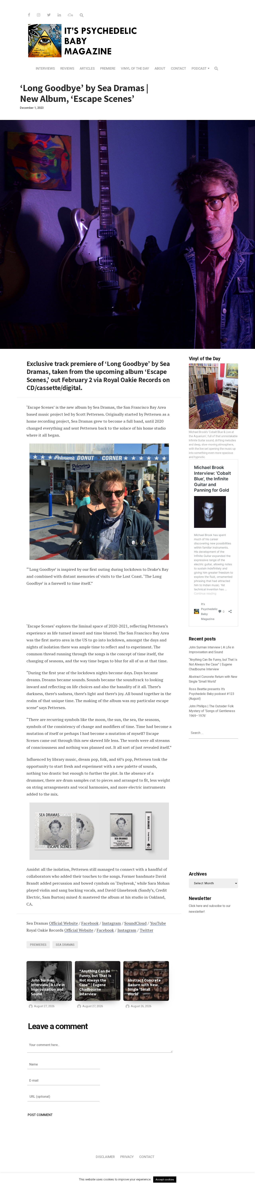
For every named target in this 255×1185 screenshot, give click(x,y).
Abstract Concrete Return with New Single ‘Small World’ (144, 987)
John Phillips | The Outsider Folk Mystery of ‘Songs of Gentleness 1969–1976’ (212, 711)
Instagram (111, 923)
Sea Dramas (65, 945)
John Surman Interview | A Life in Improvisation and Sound (48, 987)
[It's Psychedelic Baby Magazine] (127, 40)
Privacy (127, 1156)
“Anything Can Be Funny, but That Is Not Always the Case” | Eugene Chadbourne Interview (95, 982)
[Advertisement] (213, 804)
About (160, 68)
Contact (178, 68)
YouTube (158, 923)
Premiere (107, 68)
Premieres (38, 945)
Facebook (90, 923)
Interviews (45, 68)
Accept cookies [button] (165, 1179)
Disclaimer (105, 1156)
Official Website (63, 923)
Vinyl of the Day (135, 68)
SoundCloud (135, 923)
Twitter (146, 930)
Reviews (67, 68)
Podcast (199, 68)
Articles (87, 68)
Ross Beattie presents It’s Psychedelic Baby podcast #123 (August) (211, 694)
